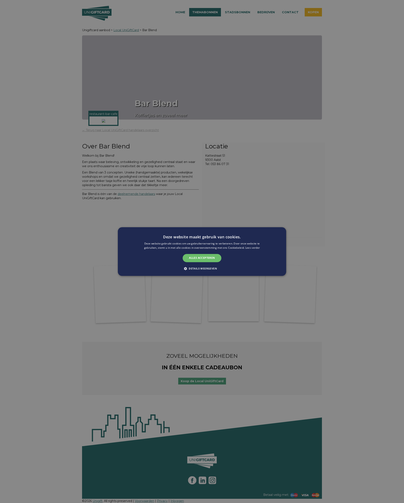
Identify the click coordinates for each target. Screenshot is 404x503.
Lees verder (252, 247)
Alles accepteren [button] (202, 258)
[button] (202, 268)
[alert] (202, 251)
